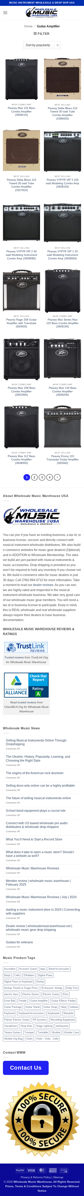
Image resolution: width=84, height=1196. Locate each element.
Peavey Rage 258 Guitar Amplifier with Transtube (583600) (21, 323)
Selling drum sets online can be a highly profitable (40, 785)
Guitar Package (13, 1007)
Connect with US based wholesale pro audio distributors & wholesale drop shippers (37, 824)
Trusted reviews (14, 657)
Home (28, 26)
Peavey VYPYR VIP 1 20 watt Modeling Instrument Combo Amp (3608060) (62, 255)
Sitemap (58, 1177)
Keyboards (54, 1013)
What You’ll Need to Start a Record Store (34, 839)
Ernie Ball (9, 1000)
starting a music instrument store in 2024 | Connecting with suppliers (43, 911)
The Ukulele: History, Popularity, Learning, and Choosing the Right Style (38, 758)
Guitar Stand (32, 1007)
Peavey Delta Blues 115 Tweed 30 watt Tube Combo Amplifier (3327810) (21, 185)
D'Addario (29, 975)
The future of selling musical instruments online (38, 798)
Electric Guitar (51, 994)
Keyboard (9, 1013)
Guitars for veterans (19, 942)
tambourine (62, 1025)
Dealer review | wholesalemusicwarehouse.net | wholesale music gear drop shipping (39, 927)
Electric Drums (30, 994)
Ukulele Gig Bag (13, 1038)
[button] (5, 12)
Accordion (9, 968)
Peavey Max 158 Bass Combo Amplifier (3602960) (21, 391)
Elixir (65, 994)
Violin (29, 1038)
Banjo (7, 975)
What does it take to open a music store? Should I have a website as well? (40, 853)
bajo (42, 968)
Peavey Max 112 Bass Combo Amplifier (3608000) (21, 460)
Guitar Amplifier (39, 1000)
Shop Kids (26, 1025)
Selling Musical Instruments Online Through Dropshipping (36, 742)
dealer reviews (43, 585)
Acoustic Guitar (28, 968)
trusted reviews (27, 702)
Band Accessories (59, 968)
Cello (17, 975)
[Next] (57, 477)
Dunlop (40, 981)
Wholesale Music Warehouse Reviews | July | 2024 (41, 897)
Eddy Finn (72, 988)
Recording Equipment (63, 1019)
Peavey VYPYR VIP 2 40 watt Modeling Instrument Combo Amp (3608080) (21, 255)
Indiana (74, 1007)
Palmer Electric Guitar (16, 1019)
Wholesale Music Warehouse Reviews (32, 868)
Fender (23, 1000)
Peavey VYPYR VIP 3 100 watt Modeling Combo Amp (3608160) (62, 183)
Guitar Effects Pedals (63, 1000)
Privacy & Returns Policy (36, 1177)
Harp (63, 1007)
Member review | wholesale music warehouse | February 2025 (38, 882)
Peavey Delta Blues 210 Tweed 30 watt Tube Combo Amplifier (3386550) (62, 113)
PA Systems (40, 1019)
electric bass (11, 994)
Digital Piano (45, 975)
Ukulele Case (71, 1032)
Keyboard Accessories (31, 1013)
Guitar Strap (50, 1007)
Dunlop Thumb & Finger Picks (21, 988)
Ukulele (56, 1032)
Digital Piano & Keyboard (18, 981)
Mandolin (68, 1013)
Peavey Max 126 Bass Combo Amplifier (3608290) (62, 391)
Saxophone (10, 1025)
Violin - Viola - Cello (47, 1038)
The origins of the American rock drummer (34, 773)
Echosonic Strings (52, 988)
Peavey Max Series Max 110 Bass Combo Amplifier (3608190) (62, 323)
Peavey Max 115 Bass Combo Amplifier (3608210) (21, 111)
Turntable (43, 1032)
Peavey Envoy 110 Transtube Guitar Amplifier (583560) (62, 460)
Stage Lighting (44, 1025)
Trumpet (29, 1032)
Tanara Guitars (12, 1032)
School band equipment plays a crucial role (36, 810)
